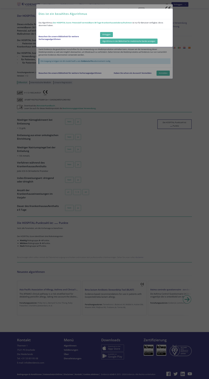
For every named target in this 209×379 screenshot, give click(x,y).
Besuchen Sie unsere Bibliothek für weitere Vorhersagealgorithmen (59, 38)
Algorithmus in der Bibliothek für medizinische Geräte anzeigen (128, 41)
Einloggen (106, 34)
